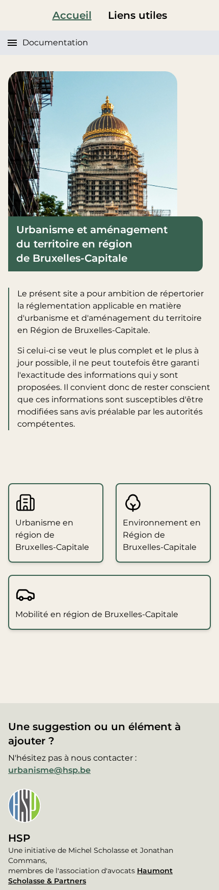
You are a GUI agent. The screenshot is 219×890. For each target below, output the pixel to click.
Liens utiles (137, 15)
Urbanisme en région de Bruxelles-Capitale (52, 535)
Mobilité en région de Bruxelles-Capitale (96, 614)
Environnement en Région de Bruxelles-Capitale (162, 535)
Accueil (72, 15)
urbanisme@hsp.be (49, 770)
